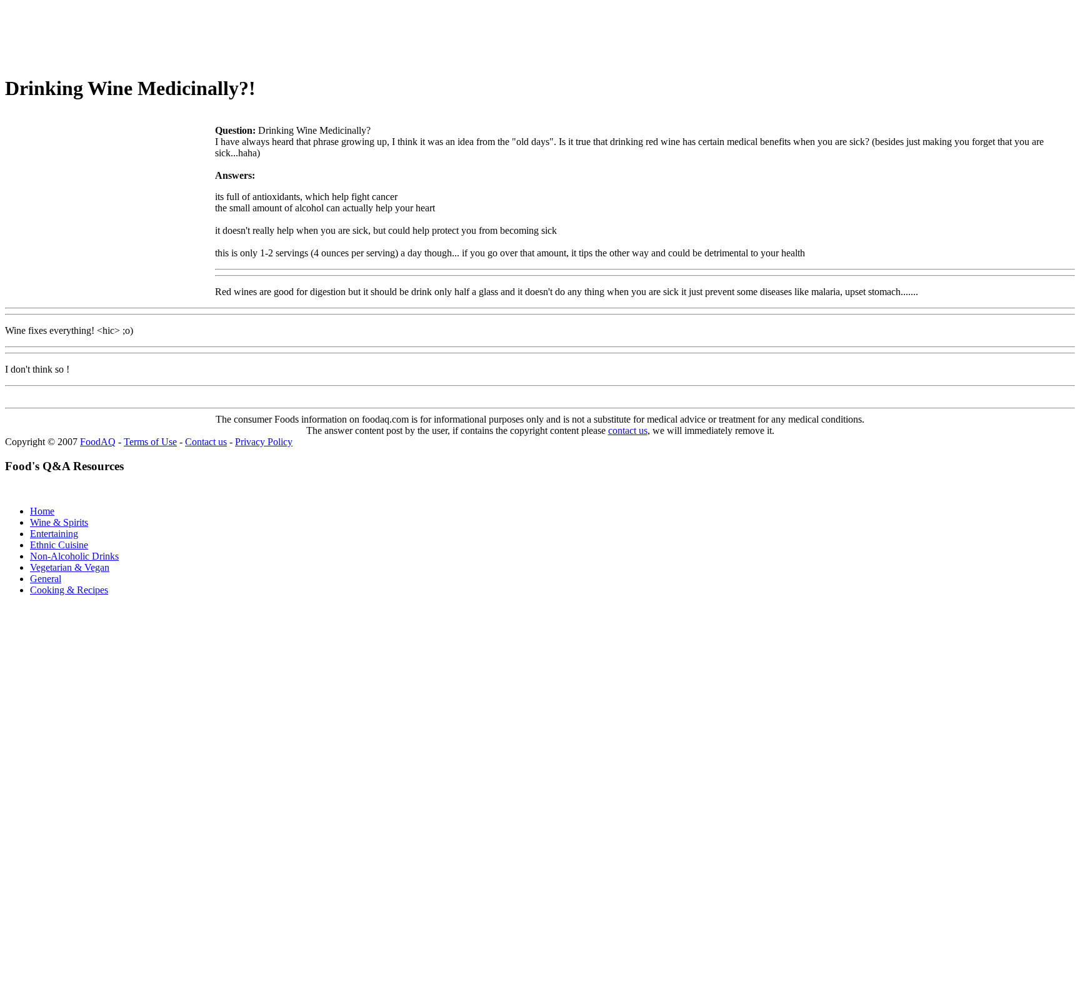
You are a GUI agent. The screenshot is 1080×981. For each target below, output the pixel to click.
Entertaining (54, 533)
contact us (628, 430)
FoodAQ (98, 441)
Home (42, 511)
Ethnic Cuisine (59, 545)
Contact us (206, 441)
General (45, 578)
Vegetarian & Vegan (69, 567)
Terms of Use (150, 441)
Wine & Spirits (59, 522)
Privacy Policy (263, 441)
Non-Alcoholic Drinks (74, 556)
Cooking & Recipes (69, 590)
